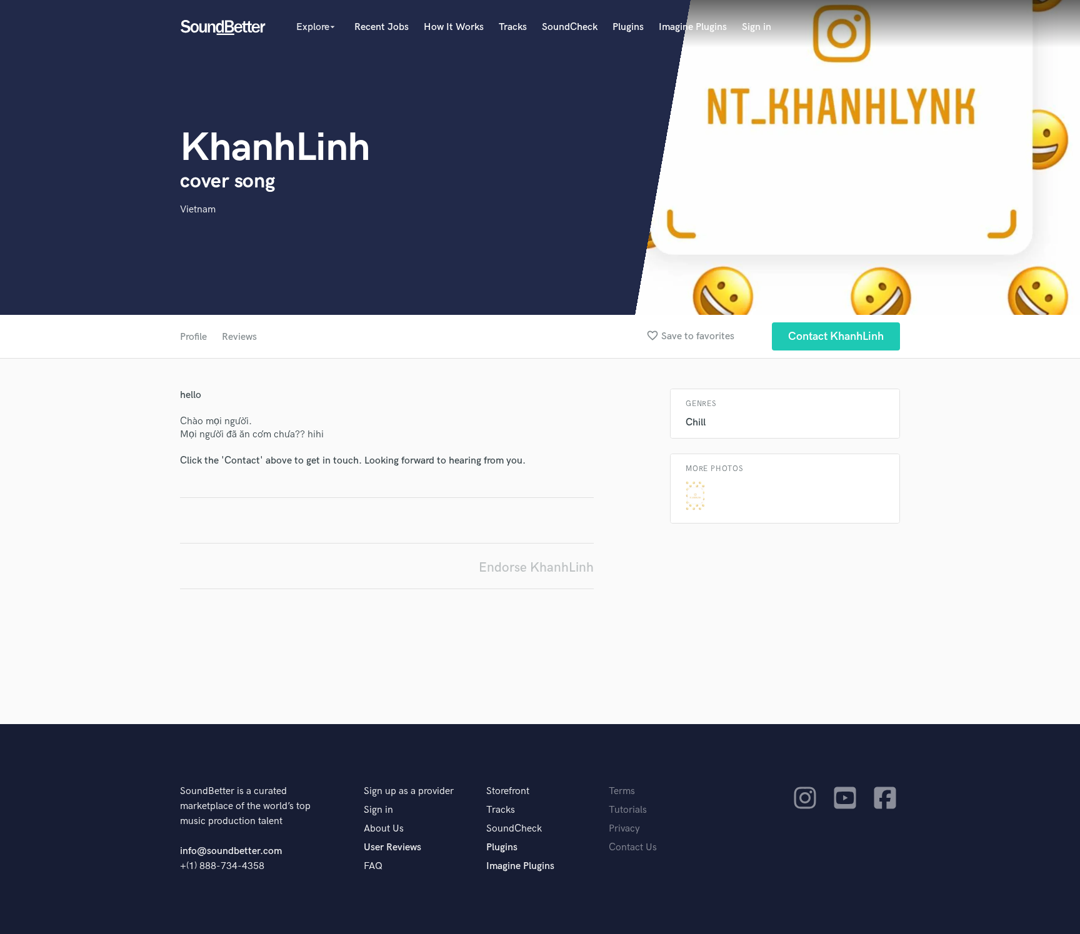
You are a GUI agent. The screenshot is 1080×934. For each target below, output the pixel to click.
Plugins (628, 27)
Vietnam (198, 210)
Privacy (624, 829)
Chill (696, 423)
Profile (193, 337)
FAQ (373, 866)
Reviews (239, 337)
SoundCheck (570, 27)
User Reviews (392, 847)
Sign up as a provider (409, 791)
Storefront (507, 791)
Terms (622, 791)
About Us (384, 829)
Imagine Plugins (693, 27)
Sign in (756, 27)
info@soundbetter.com (231, 851)
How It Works (454, 27)
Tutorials (628, 810)
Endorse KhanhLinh (536, 567)
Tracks (513, 27)
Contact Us (633, 847)
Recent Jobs (381, 27)
